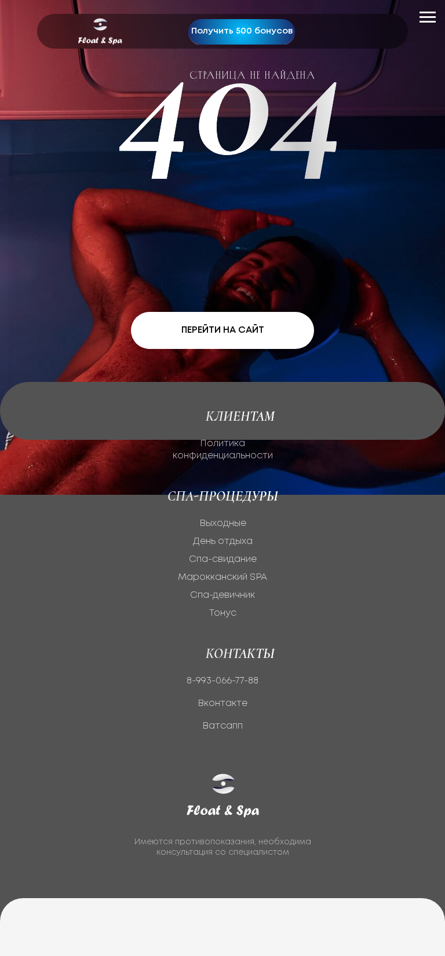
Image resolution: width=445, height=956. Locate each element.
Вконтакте (222, 703)
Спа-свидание (223, 559)
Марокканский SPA (222, 577)
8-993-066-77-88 (222, 680)
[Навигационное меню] (428, 17)
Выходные (222, 523)
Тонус (222, 613)
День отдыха (223, 541)
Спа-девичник (222, 595)
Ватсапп (222, 726)
